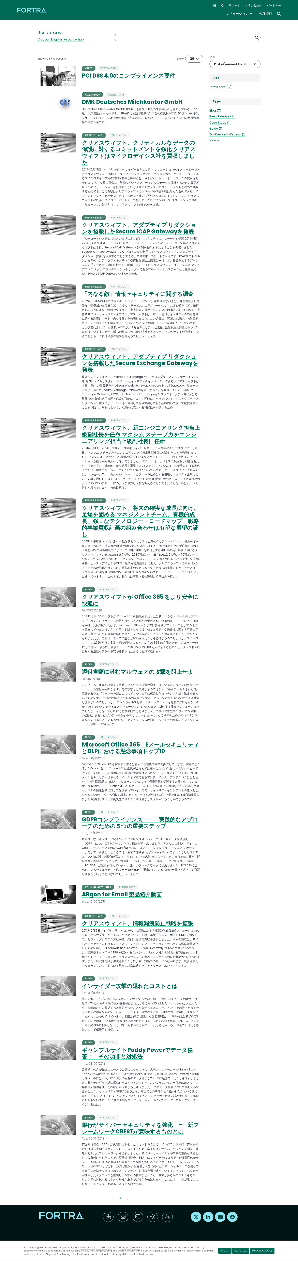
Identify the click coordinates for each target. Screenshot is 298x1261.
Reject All (241, 1250)
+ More (214, 140)
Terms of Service (130, 1247)
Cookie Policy (103, 1247)
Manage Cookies (262, 1250)
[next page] (128, 1198)
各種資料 (265, 13)
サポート (234, 5)
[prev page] (113, 1198)
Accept (225, 1250)
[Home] (32, 10)
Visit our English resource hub (61, 39)
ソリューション (239, 13)
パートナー (274, 5)
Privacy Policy (87, 1247)
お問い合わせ (253, 5)
